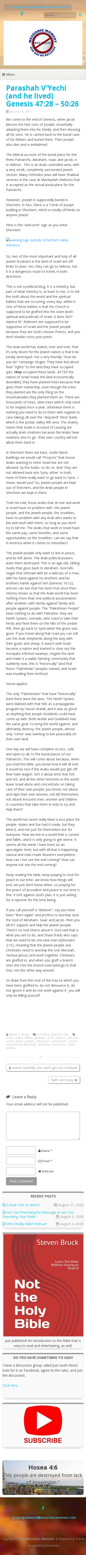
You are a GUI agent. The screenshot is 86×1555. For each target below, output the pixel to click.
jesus (19, 1041)
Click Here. (11, 1385)
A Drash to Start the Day (52, 1034)
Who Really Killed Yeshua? (27, 1223)
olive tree (43, 1041)
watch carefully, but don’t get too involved (44, 1067)
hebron (61, 1038)
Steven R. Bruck (19, 1034)
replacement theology (21, 1044)
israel (9, 1041)
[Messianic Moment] (43, 64)
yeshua (11, 1048)
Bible (28, 1038)
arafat (19, 1038)
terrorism (59, 1044)
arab (9, 1038)
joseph (29, 1041)
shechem (44, 1044)
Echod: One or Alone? (23, 1205)
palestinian (59, 1041)
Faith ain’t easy (63, 1080)
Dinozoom (52, 1546)
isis (76, 1038)
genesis (40, 1038)
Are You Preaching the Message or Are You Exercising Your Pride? (38, 1214)
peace (73, 1041)
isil (70, 1038)
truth (71, 1044)
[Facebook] (21, 14)
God (50, 1038)
